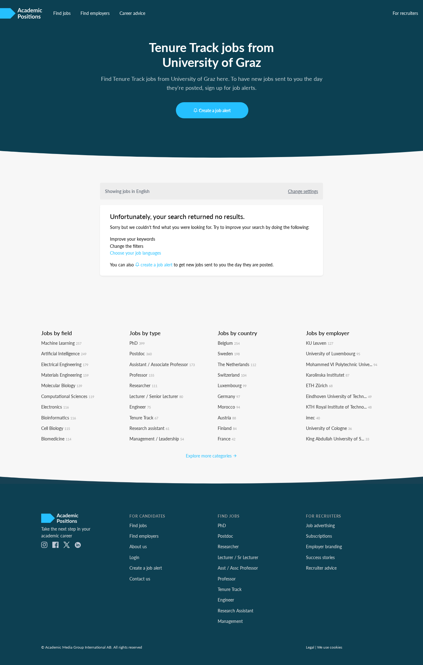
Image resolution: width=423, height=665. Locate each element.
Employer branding (324, 546)
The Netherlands (237, 364)
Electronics (55, 407)
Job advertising (320, 525)
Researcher (143, 385)
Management (230, 621)
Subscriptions (319, 536)
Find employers (95, 13)
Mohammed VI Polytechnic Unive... (341, 364)
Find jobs (62, 13)
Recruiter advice (321, 568)
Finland (227, 428)
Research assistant (149, 428)
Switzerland (232, 375)
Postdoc (140, 353)
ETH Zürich (319, 385)
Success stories (320, 557)
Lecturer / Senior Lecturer (156, 396)
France (226, 438)
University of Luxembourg (333, 353)
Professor (141, 375)
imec (313, 417)
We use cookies (329, 647)
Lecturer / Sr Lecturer (238, 557)
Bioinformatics (58, 417)
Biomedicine (56, 438)
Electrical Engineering (64, 364)
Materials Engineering (65, 375)
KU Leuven (319, 343)
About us (138, 546)
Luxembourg (232, 385)
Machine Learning (61, 343)
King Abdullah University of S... (337, 438)
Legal (310, 647)
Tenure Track (143, 417)
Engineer (140, 407)
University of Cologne (329, 428)
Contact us (139, 578)
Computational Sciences (67, 396)
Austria (227, 417)
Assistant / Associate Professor (162, 364)
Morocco (229, 407)
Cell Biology (55, 428)
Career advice (132, 13)
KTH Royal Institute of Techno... (339, 407)
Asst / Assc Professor (238, 568)
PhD (137, 343)
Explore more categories (209, 456)
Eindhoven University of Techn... (339, 396)
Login (134, 557)
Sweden (229, 353)
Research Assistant (235, 610)
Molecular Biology (61, 385)
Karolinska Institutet (327, 375)
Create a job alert (215, 110)
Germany (229, 396)
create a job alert (156, 264)
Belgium (229, 343)
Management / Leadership (156, 438)
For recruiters (405, 13)
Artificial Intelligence (63, 353)
